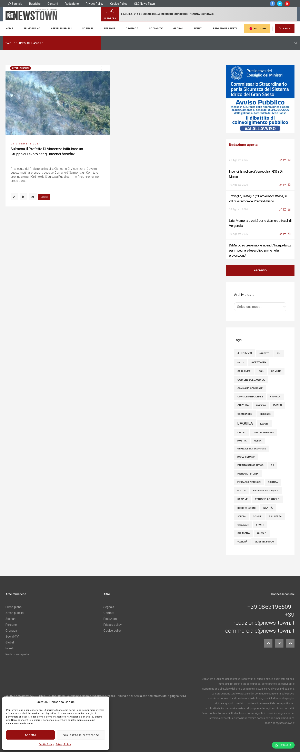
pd (272, 465)
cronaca (275, 397)
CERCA (286, 28)
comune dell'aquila (251, 379)
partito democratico (250, 465)
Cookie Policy (46, 744)
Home (9, 28)
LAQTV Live (260, 28)
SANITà (268, 507)
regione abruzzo (267, 499)
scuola (241, 516)
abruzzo (244, 353)
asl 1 (240, 362)
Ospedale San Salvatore (251, 449)
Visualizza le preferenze (81, 735)
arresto (264, 353)
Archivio (260, 270)
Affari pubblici (61, 28)
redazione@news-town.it (263, 622)
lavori (264, 423)
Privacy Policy (63, 744)
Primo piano (31, 28)
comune (276, 371)
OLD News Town (144, 3)
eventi (277, 405)
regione (242, 499)
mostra (242, 441)
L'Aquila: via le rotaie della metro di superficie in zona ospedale (167, 14)
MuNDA (257, 441)
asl (279, 353)
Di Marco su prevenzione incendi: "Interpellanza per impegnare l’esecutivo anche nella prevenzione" (260, 240)
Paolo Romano (246, 457)
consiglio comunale (249, 388)
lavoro (241, 432)
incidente (265, 414)
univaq (261, 533)
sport (260, 525)
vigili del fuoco (264, 541)
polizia (241, 490)
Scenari (87, 28)
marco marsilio (263, 432)
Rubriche (35, 3)
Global (178, 28)
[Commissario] (260, 99)
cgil (261, 371)
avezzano (258, 362)
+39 (289, 614)
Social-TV (156, 28)
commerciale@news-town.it (259, 630)
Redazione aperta (225, 28)
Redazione (72, 3)
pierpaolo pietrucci (249, 482)
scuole (257, 516)
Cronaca (132, 28)
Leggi (44, 197)
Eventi (198, 28)
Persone (109, 28)
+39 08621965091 (270, 606)
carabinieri (244, 371)
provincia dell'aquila (265, 490)
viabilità (242, 542)
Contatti (53, 3)
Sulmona (243, 533)
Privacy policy (112, 625)
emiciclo (261, 405)
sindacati (243, 525)
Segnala (17, 3)
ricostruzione (246, 508)
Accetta (30, 735)
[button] (101, 68)
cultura (243, 405)
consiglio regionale (250, 396)
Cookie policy (112, 630)
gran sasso (244, 414)
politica (273, 482)
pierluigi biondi (248, 473)
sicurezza (275, 516)
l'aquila (245, 423)
